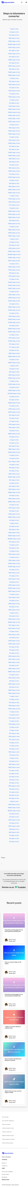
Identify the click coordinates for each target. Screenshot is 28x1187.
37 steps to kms (14, 421)
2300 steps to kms (14, 294)
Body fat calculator (6, 1124)
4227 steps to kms (14, 461)
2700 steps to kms (14, 338)
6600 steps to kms (14, 668)
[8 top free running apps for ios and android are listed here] (14, 920)
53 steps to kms (14, 557)
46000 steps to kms (14, 501)
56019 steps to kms (14, 591)
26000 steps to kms (14, 328)
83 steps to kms (14, 776)
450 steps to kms (14, 486)
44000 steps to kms (14, 477)
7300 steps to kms (14, 724)
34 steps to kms (14, 399)
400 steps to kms (14, 446)
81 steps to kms (14, 770)
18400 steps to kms (14, 217)
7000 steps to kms (14, 705)
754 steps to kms (14, 739)
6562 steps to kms (14, 662)
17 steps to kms (14, 196)
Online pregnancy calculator (8, 1139)
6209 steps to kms (14, 644)
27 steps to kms (14, 335)
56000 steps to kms (14, 588)
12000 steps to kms (14, 109)
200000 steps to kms (14, 254)
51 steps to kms (14, 545)
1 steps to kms (14, 29)
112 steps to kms (14, 87)
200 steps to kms (14, 245)
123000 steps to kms (14, 112)
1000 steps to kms (14, 38)
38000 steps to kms (14, 433)
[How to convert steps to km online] (14, 953)
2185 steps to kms (14, 276)
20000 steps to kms (14, 251)
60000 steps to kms (14, 622)
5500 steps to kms (14, 579)
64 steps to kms (14, 650)
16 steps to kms (14, 180)
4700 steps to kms (14, 508)
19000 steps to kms (14, 230)
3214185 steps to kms (14, 393)
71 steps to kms (14, 712)
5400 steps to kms (14, 572)
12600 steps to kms (14, 121)
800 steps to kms (14, 764)
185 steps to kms (14, 220)
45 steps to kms (14, 483)
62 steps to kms (14, 637)
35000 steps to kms (14, 412)
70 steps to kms (14, 699)
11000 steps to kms (14, 84)
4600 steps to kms (14, 498)
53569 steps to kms (14, 566)
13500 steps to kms (14, 134)
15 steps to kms (14, 165)
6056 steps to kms (14, 628)
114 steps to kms (14, 94)
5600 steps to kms (14, 585)
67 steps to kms (14, 674)
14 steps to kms (14, 137)
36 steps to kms (14, 418)
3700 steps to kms (14, 424)
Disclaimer (4, 1177)
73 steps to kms (14, 721)
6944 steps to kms (14, 693)
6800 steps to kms (14, 684)
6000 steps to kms (14, 619)
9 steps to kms (14, 801)
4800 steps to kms (14, 514)
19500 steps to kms (14, 236)
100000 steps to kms (14, 44)
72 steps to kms (14, 715)
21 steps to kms (14, 263)
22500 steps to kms (14, 285)
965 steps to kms (14, 832)
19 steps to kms (14, 226)
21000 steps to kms (14, 267)
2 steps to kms (14, 239)
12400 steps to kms (14, 115)
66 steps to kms (14, 665)
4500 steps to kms (14, 489)
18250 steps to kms (14, 214)
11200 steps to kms (14, 90)
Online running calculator (7, 1143)
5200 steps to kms (14, 554)
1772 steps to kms (14, 205)
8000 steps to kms (14, 767)
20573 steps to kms (14, 260)
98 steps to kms (14, 838)
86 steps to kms (14, 789)
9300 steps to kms (14, 820)
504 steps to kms (14, 542)
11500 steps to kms (14, 97)
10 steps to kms (14, 32)
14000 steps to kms (14, 143)
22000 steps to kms (14, 282)
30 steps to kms (14, 369)
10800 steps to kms (14, 75)
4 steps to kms (14, 440)
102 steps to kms (14, 50)
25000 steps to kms (14, 319)
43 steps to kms (14, 464)
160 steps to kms (14, 183)
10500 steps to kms (14, 66)
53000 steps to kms (14, 563)
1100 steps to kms (14, 81)
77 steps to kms (14, 746)
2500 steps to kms (14, 316)
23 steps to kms (14, 291)
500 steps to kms (14, 529)
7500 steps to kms (14, 736)
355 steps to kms (14, 415)
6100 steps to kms (14, 634)
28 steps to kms (14, 350)
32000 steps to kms (14, 390)
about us (4, 1163)
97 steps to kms (14, 835)
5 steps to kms (14, 523)
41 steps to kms (14, 455)
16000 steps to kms (14, 189)
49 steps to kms (14, 520)
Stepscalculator (15, 1184)
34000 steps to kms (14, 403)
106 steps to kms (14, 69)
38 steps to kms (14, 430)
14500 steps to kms (14, 152)
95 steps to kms (14, 823)
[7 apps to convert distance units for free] (14, 1017)
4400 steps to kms (14, 474)
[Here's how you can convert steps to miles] (14, 1081)
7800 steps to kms (14, 752)
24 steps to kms (14, 304)
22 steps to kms (14, 279)
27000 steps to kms (14, 341)
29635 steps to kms (14, 362)
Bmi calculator (5, 1117)
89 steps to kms (14, 798)
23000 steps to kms (14, 297)
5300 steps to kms (14, 560)
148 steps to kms (14, 162)
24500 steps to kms (14, 310)
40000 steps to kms (14, 452)
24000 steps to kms (14, 307)
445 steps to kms (14, 480)
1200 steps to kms (14, 106)
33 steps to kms (14, 396)
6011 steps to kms (14, 625)
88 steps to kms (14, 795)
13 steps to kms (14, 124)
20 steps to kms (14, 242)
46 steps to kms (14, 495)
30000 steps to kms (14, 378)
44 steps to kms (14, 471)
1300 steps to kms (14, 128)
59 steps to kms (14, 606)
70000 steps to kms (14, 708)
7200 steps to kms (14, 718)
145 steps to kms (14, 149)
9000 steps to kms (14, 804)
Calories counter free (7, 1131)
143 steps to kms (14, 146)
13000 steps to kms (14, 131)
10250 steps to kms (14, 53)
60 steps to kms (14, 616)
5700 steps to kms (14, 597)
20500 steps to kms (14, 257)
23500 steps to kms (14, 301)
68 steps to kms (14, 681)
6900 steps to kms (14, 690)
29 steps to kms (14, 359)
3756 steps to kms (14, 427)
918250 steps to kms (14, 810)
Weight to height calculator (8, 1135)
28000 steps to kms (14, 356)
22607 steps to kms (14, 288)
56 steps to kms (14, 582)
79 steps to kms (14, 755)
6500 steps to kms (14, 656)
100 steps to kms (14, 35)
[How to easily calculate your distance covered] (14, 1049)
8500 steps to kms (14, 786)
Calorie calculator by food (8, 1128)
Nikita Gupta (12, 939)
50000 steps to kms (14, 535)
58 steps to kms (14, 600)
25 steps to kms (14, 313)
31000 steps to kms (14, 384)
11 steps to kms (14, 78)
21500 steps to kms (14, 270)
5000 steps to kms (14, 532)
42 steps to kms (14, 458)
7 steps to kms (14, 696)
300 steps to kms (14, 372)
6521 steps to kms (14, 659)
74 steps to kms (14, 727)
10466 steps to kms (14, 60)
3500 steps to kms (14, 409)
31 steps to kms (14, 381)
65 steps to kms (14, 653)
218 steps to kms (14, 273)
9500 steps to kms (14, 826)
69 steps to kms (14, 687)
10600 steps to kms (14, 72)
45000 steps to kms (14, 492)
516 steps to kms (14, 548)
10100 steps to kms (14, 47)
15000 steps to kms (14, 171)
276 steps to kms (14, 344)
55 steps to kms (14, 576)
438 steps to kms (14, 467)
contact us (4, 1165)
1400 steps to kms (14, 140)
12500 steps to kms (14, 118)
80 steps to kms (14, 761)
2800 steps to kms (14, 353)
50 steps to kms (14, 526)
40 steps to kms (14, 443)
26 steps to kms (14, 325)
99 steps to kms (14, 841)
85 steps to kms (14, 783)
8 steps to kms (14, 758)
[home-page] (8, 2)
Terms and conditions (7, 1171)
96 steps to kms (14, 829)
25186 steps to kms (14, 322)
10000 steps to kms (14, 41)
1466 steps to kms (14, 158)
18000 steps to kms (14, 211)
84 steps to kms (14, 780)
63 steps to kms (14, 647)
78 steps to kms (14, 749)
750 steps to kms (14, 733)
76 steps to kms (14, 742)
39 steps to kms (14, 437)
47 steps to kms (14, 505)
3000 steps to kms (14, 375)
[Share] (21, 2)
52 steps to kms (14, 551)
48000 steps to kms (14, 517)
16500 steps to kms (14, 192)
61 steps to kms (14, 631)
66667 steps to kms (14, 671)
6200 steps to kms (14, 640)
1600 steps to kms (14, 186)
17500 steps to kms (14, 202)
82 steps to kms (14, 773)
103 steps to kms (14, 56)
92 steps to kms (14, 814)
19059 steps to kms (14, 233)
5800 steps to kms (14, 603)
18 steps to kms (14, 208)
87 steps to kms (14, 792)
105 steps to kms (14, 63)
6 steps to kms (14, 613)
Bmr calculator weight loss (8, 1120)
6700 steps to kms (14, 678)
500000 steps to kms (14, 539)
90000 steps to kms (14, 807)
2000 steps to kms (14, 248)
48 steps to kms (14, 511)
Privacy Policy (5, 1174)
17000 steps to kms (14, 199)
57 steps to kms (14, 594)
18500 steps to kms (14, 223)
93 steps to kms (14, 817)
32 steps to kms (14, 387)
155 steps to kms (14, 174)
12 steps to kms (14, 100)
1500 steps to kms (14, 168)
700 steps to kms (14, 702)
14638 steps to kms (14, 155)
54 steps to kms (14, 569)
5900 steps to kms (14, 610)
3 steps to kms (14, 365)
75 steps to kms (14, 730)
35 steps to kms (14, 406)
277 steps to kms (14, 347)
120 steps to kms (14, 103)
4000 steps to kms (14, 449)
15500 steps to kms (14, 177)
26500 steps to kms (14, 331)
